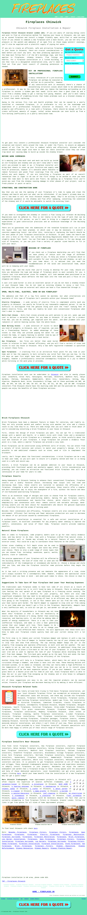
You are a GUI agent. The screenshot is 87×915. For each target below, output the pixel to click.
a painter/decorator (20, 793)
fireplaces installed (53, 762)
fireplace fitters (38, 800)
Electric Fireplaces (50, 834)
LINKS (61, 17)
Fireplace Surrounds (11, 837)
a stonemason (18, 796)
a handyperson (49, 786)
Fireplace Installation (29, 844)
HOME (56, 17)
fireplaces (19, 57)
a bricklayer (38, 784)
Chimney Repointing (65, 846)
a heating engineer (20, 786)
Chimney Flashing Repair (61, 848)
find (9, 746)
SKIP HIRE (63, 784)
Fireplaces (73, 832)
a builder (64, 791)
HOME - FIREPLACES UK (43, 892)
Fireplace (6, 374)
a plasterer (45, 796)
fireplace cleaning (21, 714)
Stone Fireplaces (72, 844)
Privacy (84, 898)
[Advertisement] (43, 128)
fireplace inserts (76, 496)
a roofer (34, 789)
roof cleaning (49, 793)
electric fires (15, 309)
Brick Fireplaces (76, 837)
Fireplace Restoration (73, 834)
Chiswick (54, 374)
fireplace (19, 37)
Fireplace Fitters (37, 832)
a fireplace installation (26, 60)
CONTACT (73, 17)
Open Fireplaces (47, 839)
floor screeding (74, 796)
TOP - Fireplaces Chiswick (13, 881)
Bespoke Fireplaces (17, 832)
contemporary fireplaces (37, 705)
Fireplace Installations (52, 844)
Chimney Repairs (42, 848)
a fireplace (32, 769)
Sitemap (3, 898)
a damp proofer (39, 791)
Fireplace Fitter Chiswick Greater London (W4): (24, 33)
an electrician (75, 793)
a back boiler (43, 337)
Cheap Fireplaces (9, 844)
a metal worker (60, 789)
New (22, 898)
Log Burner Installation (13, 839)
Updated (26, 898)
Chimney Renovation (24, 848)
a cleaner (15, 791)
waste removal (18, 798)
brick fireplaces (59, 698)
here (19, 773)
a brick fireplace (38, 429)
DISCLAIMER (80, 17)
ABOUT (67, 17)
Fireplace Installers (13, 898)
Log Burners (40, 841)
